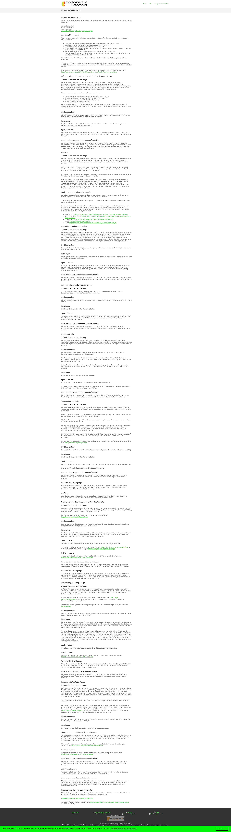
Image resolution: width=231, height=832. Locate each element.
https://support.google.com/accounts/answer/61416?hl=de (94, 219)
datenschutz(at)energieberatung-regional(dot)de (77, 31)
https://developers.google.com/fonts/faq (114, 547)
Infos (150, 4)
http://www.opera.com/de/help (80, 221)
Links (157, 812)
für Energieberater (157, 814)
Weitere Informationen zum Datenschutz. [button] (124, 828)
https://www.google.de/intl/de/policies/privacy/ (87, 745)
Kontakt (129, 812)
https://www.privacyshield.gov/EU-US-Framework (77, 557)
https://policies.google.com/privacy (73, 710)
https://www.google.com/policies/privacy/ (74, 517)
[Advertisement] (153, 30)
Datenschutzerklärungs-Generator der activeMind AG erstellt (109, 802)
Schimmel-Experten (130, 814)
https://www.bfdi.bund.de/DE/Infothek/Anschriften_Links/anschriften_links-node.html (88, 72)
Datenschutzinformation (102, 812)
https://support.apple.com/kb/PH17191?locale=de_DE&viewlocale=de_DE (92, 223)
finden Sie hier (66, 606)
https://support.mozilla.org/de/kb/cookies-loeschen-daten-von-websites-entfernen (101, 214)
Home (145, 4)
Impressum (75, 812)
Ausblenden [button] (222, 828)
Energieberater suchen (161, 4)
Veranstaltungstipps (102, 814)
